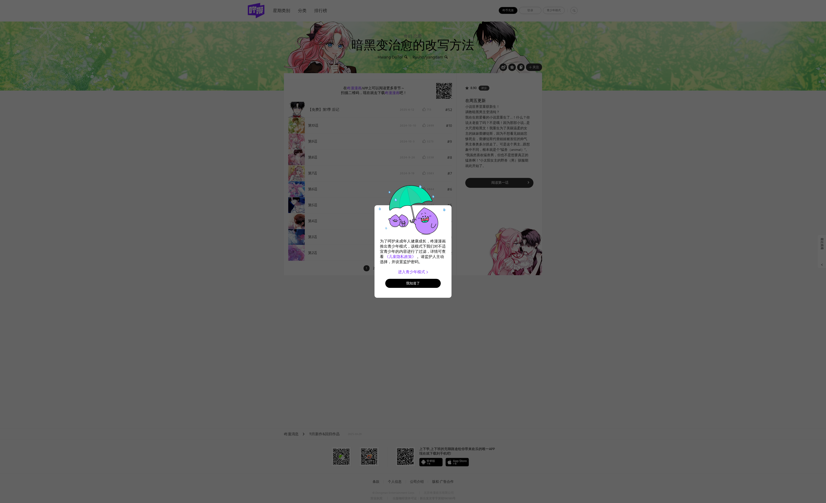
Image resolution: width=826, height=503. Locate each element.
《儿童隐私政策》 (400, 257)
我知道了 (413, 283)
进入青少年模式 (412, 272)
